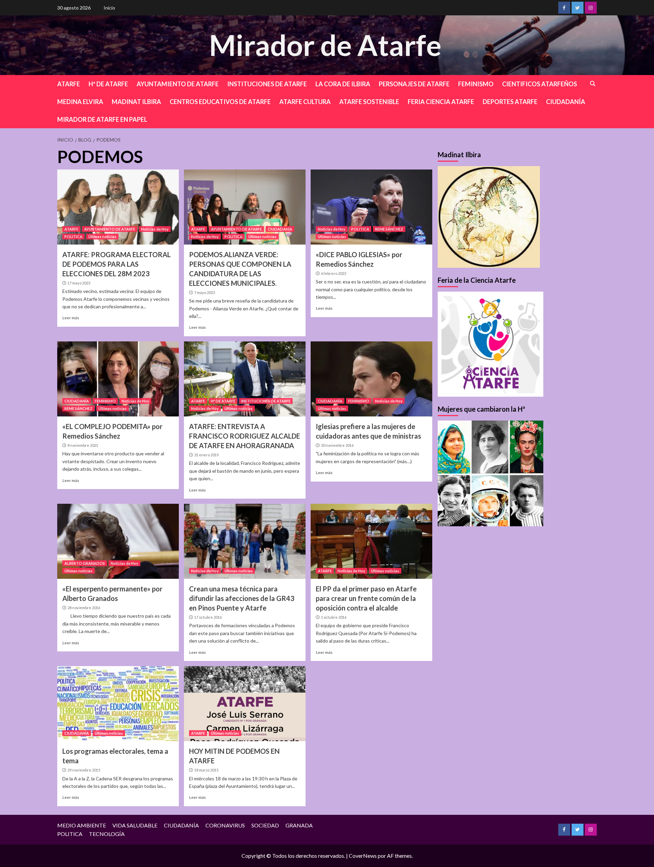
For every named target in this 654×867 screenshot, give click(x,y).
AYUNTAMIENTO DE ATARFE (178, 84)
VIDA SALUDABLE (134, 825)
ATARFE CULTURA (305, 101)
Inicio (109, 8)
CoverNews (363, 855)
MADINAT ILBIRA (136, 101)
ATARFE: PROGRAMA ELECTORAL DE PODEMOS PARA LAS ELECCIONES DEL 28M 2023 (116, 264)
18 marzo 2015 (206, 770)
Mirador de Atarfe (325, 45)
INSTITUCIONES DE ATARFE (267, 84)
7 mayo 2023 (204, 292)
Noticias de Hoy (155, 229)
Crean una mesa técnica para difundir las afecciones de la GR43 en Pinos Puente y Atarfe (241, 598)
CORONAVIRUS (225, 825)
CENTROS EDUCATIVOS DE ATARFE (220, 101)
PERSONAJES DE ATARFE (414, 84)
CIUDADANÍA (565, 101)
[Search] (593, 84)
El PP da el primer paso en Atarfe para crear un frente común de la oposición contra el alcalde (366, 598)
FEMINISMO (476, 84)
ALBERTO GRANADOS (84, 563)
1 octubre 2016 (333, 617)
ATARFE (68, 84)
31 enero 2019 (206, 455)
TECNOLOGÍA (107, 834)
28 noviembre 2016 (83, 607)
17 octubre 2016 (208, 617)
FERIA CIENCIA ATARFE (441, 101)
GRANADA (299, 825)
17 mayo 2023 (78, 283)
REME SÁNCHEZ (389, 229)
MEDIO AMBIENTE (81, 825)
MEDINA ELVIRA (80, 101)
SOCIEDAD (265, 825)
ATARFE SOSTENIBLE (369, 101)
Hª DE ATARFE (108, 84)
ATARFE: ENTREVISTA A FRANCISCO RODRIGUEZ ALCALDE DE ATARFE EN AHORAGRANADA (244, 436)
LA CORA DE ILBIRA (342, 84)
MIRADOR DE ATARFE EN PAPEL (102, 119)
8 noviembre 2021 (82, 445)
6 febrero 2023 (333, 273)
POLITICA (73, 236)
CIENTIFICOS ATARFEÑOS (539, 84)
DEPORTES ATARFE (510, 101)
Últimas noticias (102, 236)
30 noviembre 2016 (337, 445)
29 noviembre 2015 (83, 770)
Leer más (70, 317)
